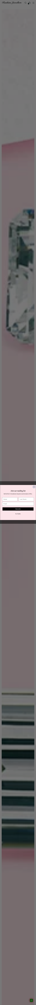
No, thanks (18, 513)
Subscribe (18, 509)
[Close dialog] (34, 487)
